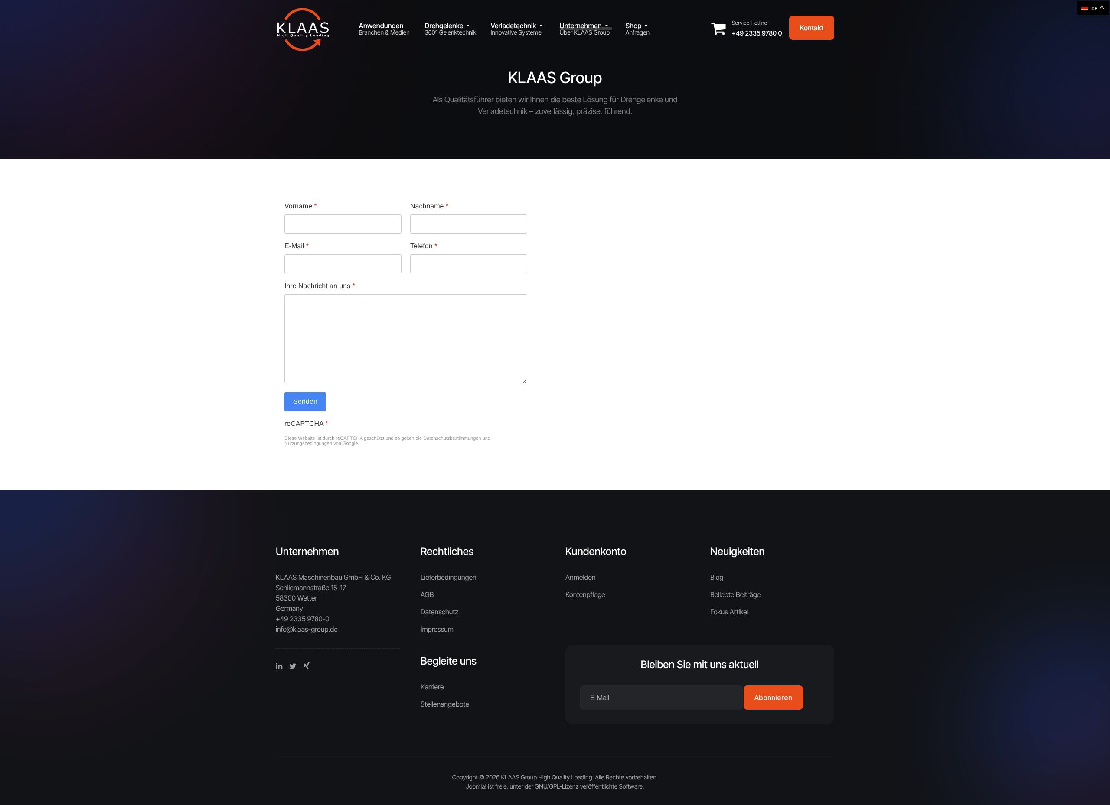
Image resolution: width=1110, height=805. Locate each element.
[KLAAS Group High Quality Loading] (303, 26)
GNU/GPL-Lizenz (556, 786)
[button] (450, 25)
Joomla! (476, 786)
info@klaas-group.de (307, 629)
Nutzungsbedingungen (308, 443)
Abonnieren (773, 697)
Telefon (423, 246)
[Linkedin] (279, 666)
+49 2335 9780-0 (303, 618)
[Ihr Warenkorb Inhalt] (721, 31)
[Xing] (307, 666)
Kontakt (811, 27)
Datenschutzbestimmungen (452, 438)
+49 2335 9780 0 (757, 33)
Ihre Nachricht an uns (319, 286)
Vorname (300, 206)
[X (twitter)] (293, 666)
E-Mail (296, 246)
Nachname (429, 206)
